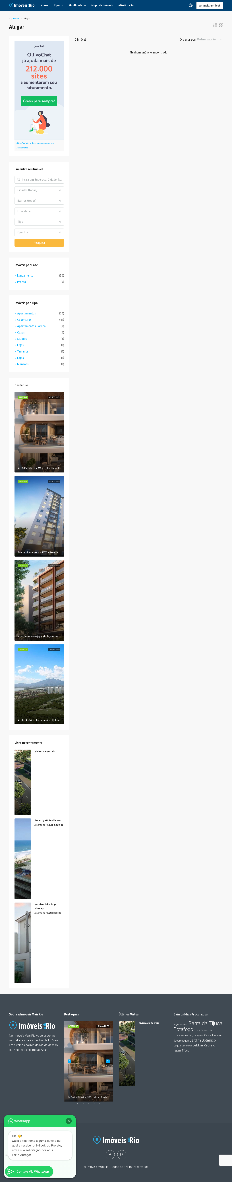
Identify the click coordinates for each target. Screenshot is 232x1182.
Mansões (22, 364)
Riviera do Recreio (44, 751)
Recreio (209, 1045)
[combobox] (209, 39)
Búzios (197, 1030)
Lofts (20, 345)
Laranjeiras (187, 1046)
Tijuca (185, 1050)
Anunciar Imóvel (209, 5)
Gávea (208, 1035)
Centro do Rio (206, 1030)
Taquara (177, 1051)
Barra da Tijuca (205, 1023)
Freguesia (199, 1035)
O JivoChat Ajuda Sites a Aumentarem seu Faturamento (35, 145)
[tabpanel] (88, 1061)
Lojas (20, 358)
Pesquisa (39, 243)
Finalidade (75, 5)
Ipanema (217, 1035)
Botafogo (183, 1029)
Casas (21, 332)
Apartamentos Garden (31, 326)
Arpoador (184, 1024)
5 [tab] (101, 1104)
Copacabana (179, 1035)
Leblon (197, 1045)
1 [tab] (79, 1104)
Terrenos (22, 351)
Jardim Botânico (202, 1040)
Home (44, 5)
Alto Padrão (126, 5)
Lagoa (177, 1045)
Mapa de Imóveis (102, 5)
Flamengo (189, 1035)
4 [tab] (96, 1104)
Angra (176, 1024)
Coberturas (24, 320)
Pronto (21, 282)
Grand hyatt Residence (47, 820)
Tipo (57, 5)
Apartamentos (26, 313)
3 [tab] (90, 1104)
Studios (22, 339)
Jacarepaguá (181, 1040)
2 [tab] (85, 1104)
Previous (69, 1061)
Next (108, 1061)
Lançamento (25, 275)
